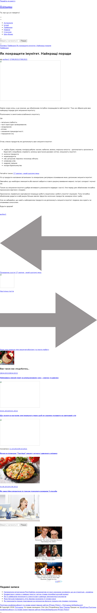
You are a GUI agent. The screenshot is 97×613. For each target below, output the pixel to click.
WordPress (84, 607)
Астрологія (8, 23)
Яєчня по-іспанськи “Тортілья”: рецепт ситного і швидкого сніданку (28, 453)
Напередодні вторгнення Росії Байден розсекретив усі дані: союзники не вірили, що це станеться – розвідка (48, 592)
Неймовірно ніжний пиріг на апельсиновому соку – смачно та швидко (29, 378)
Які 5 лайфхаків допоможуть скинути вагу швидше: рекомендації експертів (35, 596)
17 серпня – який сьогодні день (26, 173)
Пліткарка (6, 6)
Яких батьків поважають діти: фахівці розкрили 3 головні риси (30, 599)
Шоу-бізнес (8, 34)
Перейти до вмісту (7, 1)
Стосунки (7, 32)
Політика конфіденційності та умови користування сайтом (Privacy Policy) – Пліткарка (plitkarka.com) (41, 605)
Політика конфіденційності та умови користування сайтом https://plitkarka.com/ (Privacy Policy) (48, 608)
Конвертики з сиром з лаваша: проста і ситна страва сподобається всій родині (36, 594)
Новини (7, 30)
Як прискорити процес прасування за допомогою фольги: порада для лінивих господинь (40, 601)
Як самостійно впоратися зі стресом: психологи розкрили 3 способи (28, 491)
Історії (6, 25)
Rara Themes (64, 607)
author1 (6, 59)
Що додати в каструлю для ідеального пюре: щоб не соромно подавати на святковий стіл (38, 415)
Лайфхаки (8, 27)
